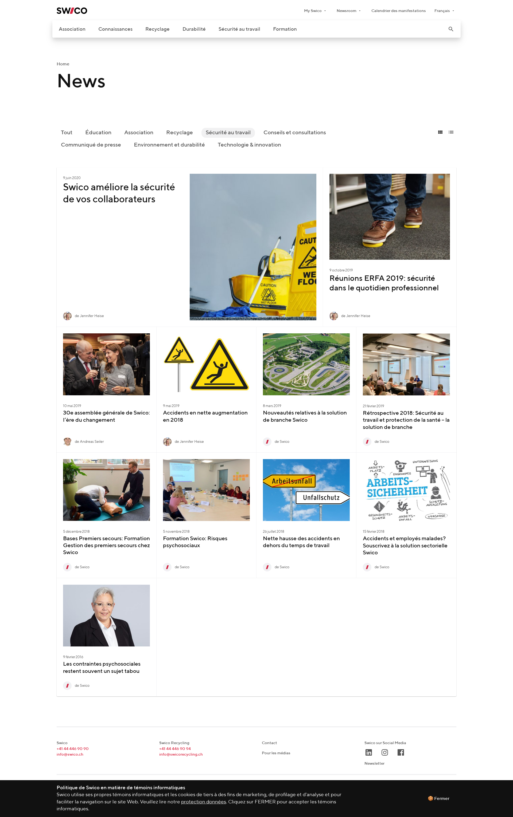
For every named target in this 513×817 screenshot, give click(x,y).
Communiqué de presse (91, 145)
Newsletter (374, 763)
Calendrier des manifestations (398, 11)
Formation (285, 29)
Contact (269, 743)
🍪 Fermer (438, 798)
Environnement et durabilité (169, 145)
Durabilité (194, 29)
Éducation (98, 133)
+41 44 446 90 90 (73, 749)
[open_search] (451, 29)
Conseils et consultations (294, 133)
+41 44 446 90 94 (175, 749)
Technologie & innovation (249, 145)
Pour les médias (276, 753)
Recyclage (157, 29)
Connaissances (115, 29)
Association (72, 29)
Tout (66, 133)
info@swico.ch (70, 754)
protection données (203, 801)
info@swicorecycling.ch (181, 754)
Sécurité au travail (239, 29)
